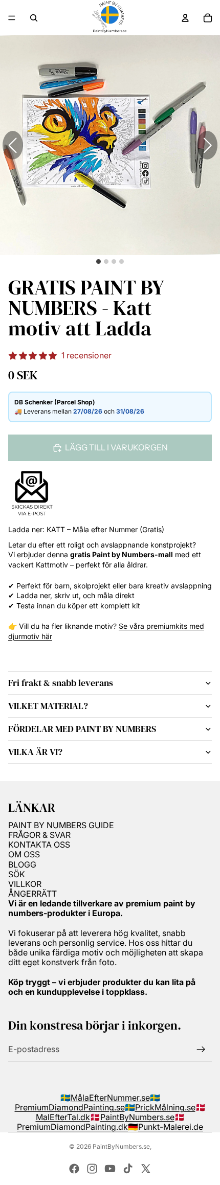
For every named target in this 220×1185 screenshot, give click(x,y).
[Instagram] (92, 1169)
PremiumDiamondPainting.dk (72, 1127)
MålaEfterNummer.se (110, 1097)
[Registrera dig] (201, 1049)
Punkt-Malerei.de (170, 1127)
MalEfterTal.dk (63, 1117)
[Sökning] (34, 18)
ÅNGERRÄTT (32, 893)
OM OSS (24, 854)
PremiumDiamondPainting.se (70, 1107)
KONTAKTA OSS (39, 844)
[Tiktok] (128, 1169)
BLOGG (22, 864)
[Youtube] (110, 1169)
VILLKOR (24, 884)
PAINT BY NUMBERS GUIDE (61, 825)
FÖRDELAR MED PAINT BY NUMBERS (82, 728)
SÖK (16, 874)
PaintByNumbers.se (137, 1117)
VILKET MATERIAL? (48, 705)
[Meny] (12, 18)
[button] (207, 145)
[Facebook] (74, 1169)
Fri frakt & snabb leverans (60, 682)
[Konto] (185, 18)
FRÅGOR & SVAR (39, 835)
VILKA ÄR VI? (35, 751)
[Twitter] (146, 1169)
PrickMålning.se (165, 1107)
